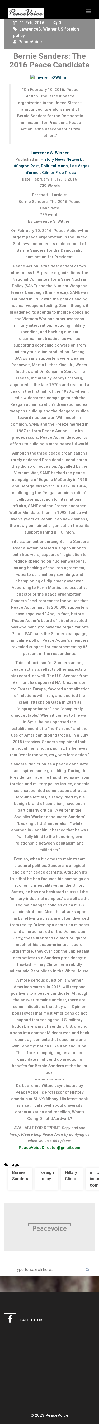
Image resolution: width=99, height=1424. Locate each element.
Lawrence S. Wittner (50, 152)
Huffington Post (24, 166)
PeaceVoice (30, 41)
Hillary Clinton (72, 1175)
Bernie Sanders (20, 1175)
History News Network (62, 159)
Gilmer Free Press (59, 172)
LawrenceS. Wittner (38, 29)
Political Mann (54, 166)
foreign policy (46, 1175)
